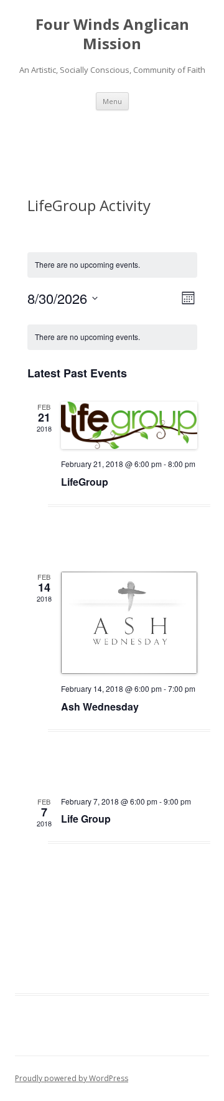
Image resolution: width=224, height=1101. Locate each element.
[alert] (112, 337)
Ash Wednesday (100, 706)
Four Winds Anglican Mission (112, 34)
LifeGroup (84, 482)
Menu (112, 101)
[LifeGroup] (129, 426)
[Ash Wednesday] (129, 623)
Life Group (86, 818)
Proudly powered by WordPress (71, 1078)
